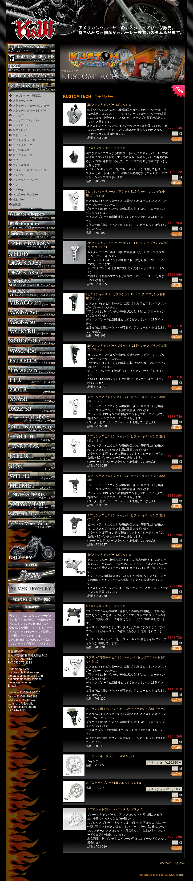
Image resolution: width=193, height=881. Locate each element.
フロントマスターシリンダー (30, 170)
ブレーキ (18, 174)
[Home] (180, 875)
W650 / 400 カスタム (31, 351)
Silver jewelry (31, 588)
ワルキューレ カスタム (31, 331)
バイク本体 (31, 524)
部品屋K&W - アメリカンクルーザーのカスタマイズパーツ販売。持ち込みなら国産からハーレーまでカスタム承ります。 (30, 16)
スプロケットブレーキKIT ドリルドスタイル (116, 809)
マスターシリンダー (25, 194)
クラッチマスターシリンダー (30, 105)
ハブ (15, 160)
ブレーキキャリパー (25, 179)
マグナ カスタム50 (31, 322)
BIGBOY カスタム (31, 418)
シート (31, 467)
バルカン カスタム (31, 293)
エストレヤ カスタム (31, 360)
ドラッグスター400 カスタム (31, 273)
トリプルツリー (22, 150)
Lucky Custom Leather (31, 235)
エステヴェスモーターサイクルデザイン (31, 68)
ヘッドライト (31, 438)
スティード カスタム (31, 254)
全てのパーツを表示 (172, 863)
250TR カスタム (31, 389)
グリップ (18, 115)
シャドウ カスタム (31, 283)
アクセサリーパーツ (31, 505)
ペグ (15, 184)
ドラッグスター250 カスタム (31, 264)
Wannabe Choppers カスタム (31, 215)
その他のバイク (31, 428)
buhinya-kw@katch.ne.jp (23, 689)
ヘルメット (31, 486)
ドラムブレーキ (22, 155)
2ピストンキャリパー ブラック (105, 148)
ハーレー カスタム (31, 244)
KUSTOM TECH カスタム (31, 87)
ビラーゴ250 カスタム (31, 302)
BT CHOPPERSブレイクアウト (31, 225)
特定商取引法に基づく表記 (31, 599)
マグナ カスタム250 (31, 312)
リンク (31, 565)
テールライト (31, 457)
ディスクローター (23, 145)
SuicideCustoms (31, 575)
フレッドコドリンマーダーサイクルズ (31, 77)
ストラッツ (19, 135)
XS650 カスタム (31, 399)
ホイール (18, 189)
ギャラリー (31, 545)
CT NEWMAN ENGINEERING (31, 48)
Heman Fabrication (31, 58)
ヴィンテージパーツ (31, 515)
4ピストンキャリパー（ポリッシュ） (110, 554)
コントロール (20, 125)
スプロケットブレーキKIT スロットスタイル (114, 782)
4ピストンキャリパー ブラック (105, 606)
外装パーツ (19, 199)
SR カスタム (31, 341)
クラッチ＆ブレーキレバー (29, 110)
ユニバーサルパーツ (31, 496)
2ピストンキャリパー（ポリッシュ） (110, 104)
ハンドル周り (20, 165)
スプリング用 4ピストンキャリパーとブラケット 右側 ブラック (126, 708)
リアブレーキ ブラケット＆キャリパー (113, 756)
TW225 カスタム (31, 370)
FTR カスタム (31, 380)
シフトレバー (20, 130)
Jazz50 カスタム (31, 409)
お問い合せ (31, 607)
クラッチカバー (22, 100)
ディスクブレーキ (23, 140)
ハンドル (31, 447)
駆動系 (16, 204)
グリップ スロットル (25, 120)
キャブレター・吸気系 (26, 95)
